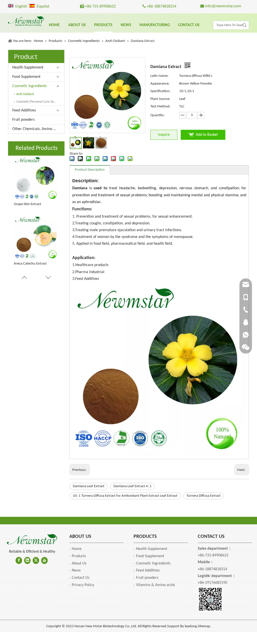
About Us (79, 563)
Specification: (160, 91)
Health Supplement (27, 68)
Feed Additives (24, 110)
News (76, 570)
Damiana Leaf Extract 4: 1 (132, 486)
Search (244, 25)
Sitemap (204, 626)
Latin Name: (159, 76)
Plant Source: (160, 99)
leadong (191, 626)
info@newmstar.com (222, 6)
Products (79, 556)
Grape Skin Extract (27, 204)
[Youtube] (44, 560)
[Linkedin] (27, 560)
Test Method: (160, 106)
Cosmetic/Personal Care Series (37, 102)
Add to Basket (207, 135)
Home (77, 549)
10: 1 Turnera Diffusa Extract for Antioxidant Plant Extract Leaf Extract (125, 496)
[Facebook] (19, 560)
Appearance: (159, 84)
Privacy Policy (83, 585)
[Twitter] (36, 560)
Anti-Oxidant (25, 94)
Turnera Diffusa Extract (203, 496)
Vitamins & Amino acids (155, 585)
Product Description (90, 170)
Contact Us (80, 578)
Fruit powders (23, 120)
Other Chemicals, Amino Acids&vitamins (38, 129)
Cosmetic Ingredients (29, 86)
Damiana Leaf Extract (88, 486)
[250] (32, 539)
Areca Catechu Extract (30, 264)
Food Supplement (26, 77)
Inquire (164, 135)
